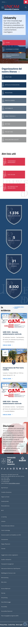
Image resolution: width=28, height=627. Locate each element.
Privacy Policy (3, 625)
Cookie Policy (11, 625)
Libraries (3, 521)
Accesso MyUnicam (5, 588)
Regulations (8, 93)
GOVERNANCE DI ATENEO (12, 49)
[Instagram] (7, 468)
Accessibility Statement (6, 611)
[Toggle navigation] (2, 7)
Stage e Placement (5, 544)
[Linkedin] (10, 468)
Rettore (7, 124)
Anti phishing (4, 597)
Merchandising (4, 577)
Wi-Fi (2, 510)
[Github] (13, 468)
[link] (20, 461)
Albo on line (11, 174)
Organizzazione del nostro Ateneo (12, 70)
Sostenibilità (9, 108)
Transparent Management (12, 161)
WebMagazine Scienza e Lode (8, 573)
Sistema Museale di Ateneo (7, 526)
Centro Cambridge (5, 530)
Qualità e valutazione (6, 559)
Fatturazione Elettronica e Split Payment (10, 568)
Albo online (4, 582)
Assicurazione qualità (12, 140)
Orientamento (4, 539)
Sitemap (3, 593)
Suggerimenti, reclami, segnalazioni (9, 555)
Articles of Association (12, 85)
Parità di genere (10, 100)
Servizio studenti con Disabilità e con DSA (11, 535)
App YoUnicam (4, 488)
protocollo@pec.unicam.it (14, 483)
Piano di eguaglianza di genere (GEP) (9, 616)
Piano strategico (10, 116)
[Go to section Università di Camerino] (11, 7)
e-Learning (3, 517)
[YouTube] (26, 468)
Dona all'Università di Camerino (12, 55)
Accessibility (4, 607)
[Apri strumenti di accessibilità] (25, 624)
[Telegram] (20, 468)
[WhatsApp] (23, 468)
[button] (4, 2)
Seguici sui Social (5, 497)
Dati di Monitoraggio (6, 602)
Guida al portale (5, 501)
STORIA (8, 43)
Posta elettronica (5, 506)
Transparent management (7, 564)
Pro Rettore (9, 132)
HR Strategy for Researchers (13, 187)
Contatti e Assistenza (6, 492)
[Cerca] (26, 7)
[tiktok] (4, 468)
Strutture (8, 77)
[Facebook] (1, 468)
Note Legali (19, 625)
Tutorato (3, 548)
